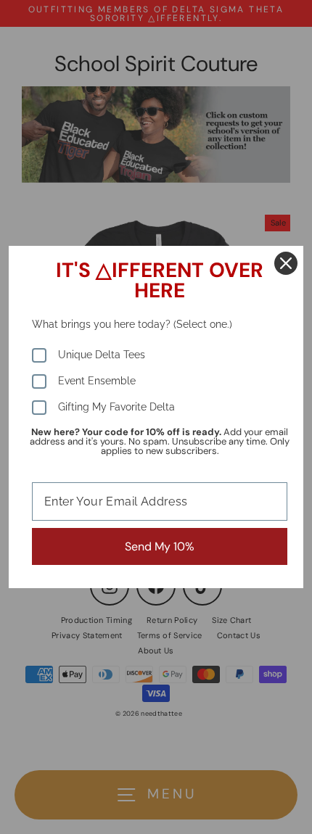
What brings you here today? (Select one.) (132, 324)
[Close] (285, 263)
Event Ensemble (97, 381)
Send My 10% (159, 546)
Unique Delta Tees (101, 354)
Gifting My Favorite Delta (116, 407)
